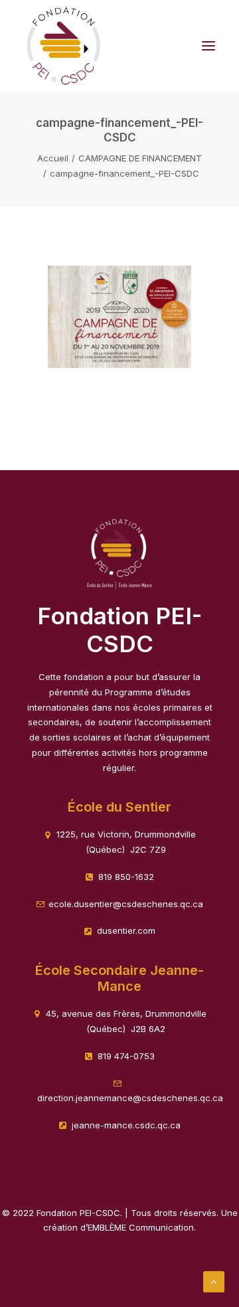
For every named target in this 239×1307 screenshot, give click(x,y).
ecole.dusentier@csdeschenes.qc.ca (125, 904)
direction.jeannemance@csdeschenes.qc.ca (130, 1097)
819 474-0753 (126, 1056)
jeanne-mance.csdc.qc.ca (126, 1125)
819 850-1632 (126, 876)
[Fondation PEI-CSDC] (64, 46)
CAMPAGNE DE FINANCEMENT (140, 158)
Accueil (52, 158)
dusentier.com (126, 930)
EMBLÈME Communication (141, 1227)
